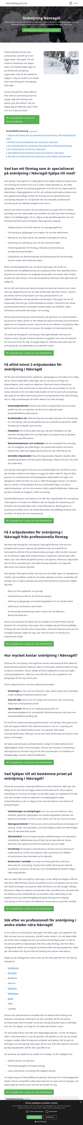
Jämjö (10, 998)
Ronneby (12, 973)
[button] (41, 1122)
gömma (33, 131)
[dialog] (41, 1112)
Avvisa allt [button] (50, 1117)
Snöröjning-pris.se (16, 3)
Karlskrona (13, 967)
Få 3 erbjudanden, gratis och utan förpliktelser (41, 30)
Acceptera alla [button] (34, 1117)
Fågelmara (13, 993)
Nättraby (12, 988)
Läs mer (62, 1108)
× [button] (80, 1102)
